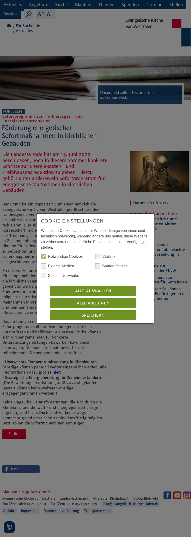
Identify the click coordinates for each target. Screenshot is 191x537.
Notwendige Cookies (65, 256)
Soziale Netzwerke (63, 276)
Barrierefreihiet (114, 266)
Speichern (93, 315)
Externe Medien (61, 266)
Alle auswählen (93, 291)
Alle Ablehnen (93, 303)
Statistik (108, 256)
